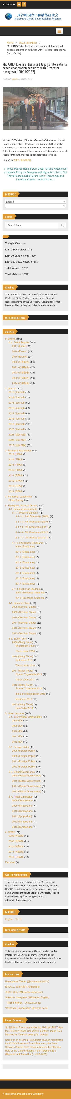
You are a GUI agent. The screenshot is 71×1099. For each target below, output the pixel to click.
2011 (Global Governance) (26, 786)
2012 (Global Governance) (26, 791)
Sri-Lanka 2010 (24, 660)
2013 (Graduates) (25, 567)
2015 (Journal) (17, 402)
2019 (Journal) (17, 424)
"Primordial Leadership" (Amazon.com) (26, 1008)
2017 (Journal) (17, 413)
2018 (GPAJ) (16, 480)
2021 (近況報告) (17, 434)
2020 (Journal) (17, 429)
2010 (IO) (17, 731)
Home (10, 42)
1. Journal (10, 388)
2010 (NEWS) (16, 846)
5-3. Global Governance (22, 771)
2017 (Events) (19, 346)
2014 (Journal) (17, 397)
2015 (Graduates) (25, 578)
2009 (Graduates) (25, 546)
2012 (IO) (17, 741)
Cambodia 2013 (24, 708)
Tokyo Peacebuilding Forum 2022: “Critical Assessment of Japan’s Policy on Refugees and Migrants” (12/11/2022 (35, 170)
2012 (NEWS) (16, 857)
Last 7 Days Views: (16, 249)
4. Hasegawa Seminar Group (21, 505)
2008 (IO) (17, 720)
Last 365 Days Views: (18, 261)
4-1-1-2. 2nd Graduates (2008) (32, 516)
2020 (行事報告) (21, 362)
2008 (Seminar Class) (24, 606)
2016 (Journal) (17, 408)
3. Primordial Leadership (18, 496)
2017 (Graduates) (25, 583)
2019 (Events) (19, 356)
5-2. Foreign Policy (19, 747)
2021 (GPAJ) (16, 491)
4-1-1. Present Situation (25, 512)
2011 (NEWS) (16, 851)
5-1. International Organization (25, 717)
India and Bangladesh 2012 (30, 693)
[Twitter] (19, 4)
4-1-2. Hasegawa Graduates (27, 542)
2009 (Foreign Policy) (24, 756)
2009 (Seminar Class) (24, 612)
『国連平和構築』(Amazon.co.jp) (23, 1002)
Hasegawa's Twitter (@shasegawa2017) (27, 981)
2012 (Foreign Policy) (24, 766)
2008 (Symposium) (22, 800)
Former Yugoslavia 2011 (29, 674)
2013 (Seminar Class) (24, 633)
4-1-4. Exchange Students (26, 589)
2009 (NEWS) (16, 841)
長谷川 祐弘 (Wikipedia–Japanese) (24, 992)
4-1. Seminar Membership (23, 509)
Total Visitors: (13, 274)
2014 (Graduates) (25, 573)
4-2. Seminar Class (19, 603)
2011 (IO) (17, 736)
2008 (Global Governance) (26, 775)
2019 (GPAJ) (16, 486)
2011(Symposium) (22, 816)
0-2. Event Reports (19, 342)
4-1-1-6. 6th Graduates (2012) (32, 532)
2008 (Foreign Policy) (24, 750)
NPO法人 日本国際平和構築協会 (22, 986)
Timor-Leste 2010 (25, 665)
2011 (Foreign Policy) (24, 761)
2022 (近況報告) (28, 42)
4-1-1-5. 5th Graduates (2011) (32, 527)
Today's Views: (14, 243)
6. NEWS (10, 832)
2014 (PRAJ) (16, 459)
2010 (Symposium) (22, 811)
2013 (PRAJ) (16, 454)
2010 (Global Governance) (26, 780)
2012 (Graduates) (25, 562)
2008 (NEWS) (16, 835)
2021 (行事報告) (21, 367)
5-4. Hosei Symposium (21, 796)
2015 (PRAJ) (16, 464)
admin (15, 79)
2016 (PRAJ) (16, 470)
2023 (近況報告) (17, 445)
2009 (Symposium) (22, 805)
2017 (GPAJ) (16, 475)
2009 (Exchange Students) (30, 592)
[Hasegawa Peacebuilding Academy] (34, 17)
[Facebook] (24, 4)
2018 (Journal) (17, 418)
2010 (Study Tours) (22, 656)
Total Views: (12, 268)
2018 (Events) (19, 351)
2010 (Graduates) (25, 551)
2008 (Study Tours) (22, 642)
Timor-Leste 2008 (25, 651)
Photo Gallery (16, 500)
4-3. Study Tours (18, 638)
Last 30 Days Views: (17, 255)
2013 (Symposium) (22, 826)
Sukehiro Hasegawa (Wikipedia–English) (27, 997)
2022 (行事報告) (21, 372)
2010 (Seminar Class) (24, 617)
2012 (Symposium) (22, 821)
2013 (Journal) (17, 392)
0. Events (10, 338)
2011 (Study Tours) (22, 670)
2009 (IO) (17, 725)
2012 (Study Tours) (22, 684)
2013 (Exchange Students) (30, 597)
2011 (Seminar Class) (24, 622)
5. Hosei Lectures (14, 713)
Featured (10, 862)
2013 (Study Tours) (22, 704)
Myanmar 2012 (24, 699)
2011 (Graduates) (25, 557)
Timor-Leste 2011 (25, 679)
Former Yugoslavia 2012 (29, 688)
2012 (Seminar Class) (24, 628)
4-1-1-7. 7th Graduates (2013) (32, 537)
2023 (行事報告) (21, 377)
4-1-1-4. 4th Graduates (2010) (32, 521)
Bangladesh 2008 (25, 645)
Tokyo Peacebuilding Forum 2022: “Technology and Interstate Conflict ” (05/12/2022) (35, 177)
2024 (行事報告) (21, 383)
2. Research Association (18, 450)
